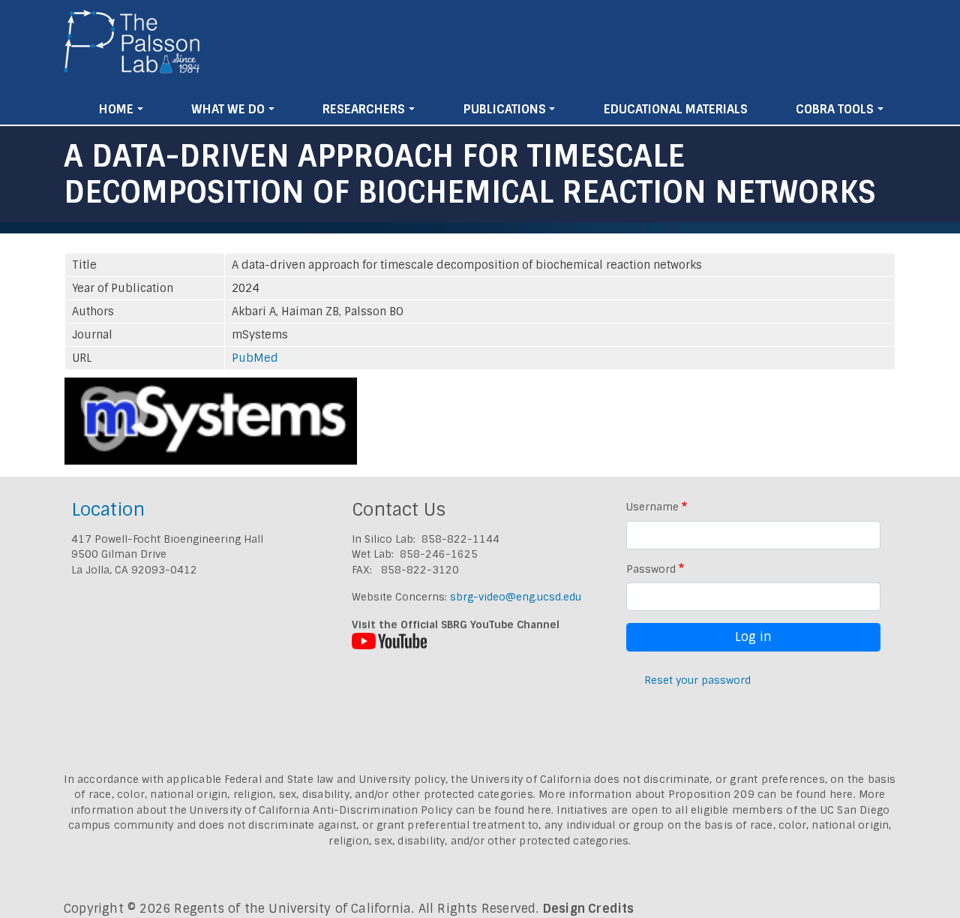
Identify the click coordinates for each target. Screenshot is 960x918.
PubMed (255, 358)
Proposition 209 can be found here (761, 794)
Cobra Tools (835, 109)
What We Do (228, 109)
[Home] (132, 47)
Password (651, 569)
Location (108, 509)
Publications (505, 109)
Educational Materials (676, 109)
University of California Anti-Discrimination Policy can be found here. (372, 810)
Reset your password (697, 680)
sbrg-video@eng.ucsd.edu (515, 596)
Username (652, 506)
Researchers (363, 109)
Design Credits (588, 908)
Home (116, 109)
